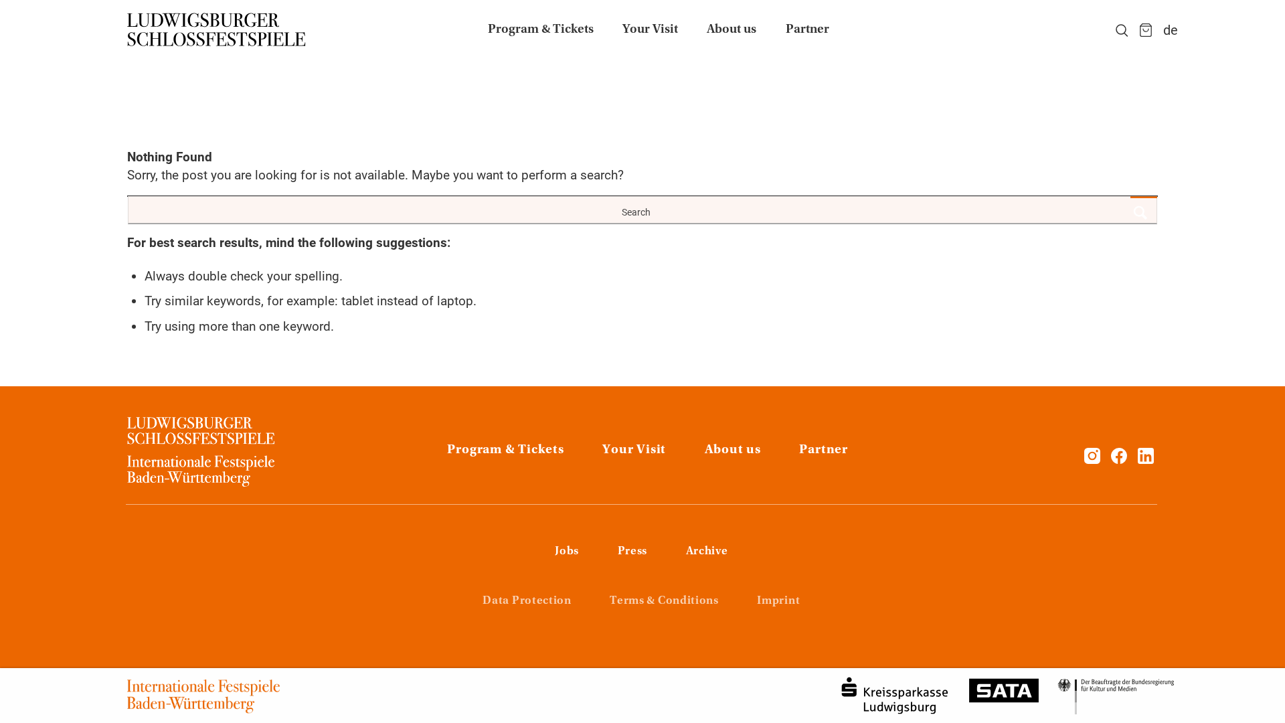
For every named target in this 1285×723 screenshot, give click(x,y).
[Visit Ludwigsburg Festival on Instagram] (1092, 459)
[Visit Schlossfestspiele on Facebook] (1120, 459)
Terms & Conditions (664, 601)
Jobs (567, 552)
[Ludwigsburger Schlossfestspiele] (217, 30)
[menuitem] (541, 30)
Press (632, 552)
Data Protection (527, 601)
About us (733, 450)
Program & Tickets (505, 450)
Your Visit (634, 450)
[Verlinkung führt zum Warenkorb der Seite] (1145, 30)
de (1170, 30)
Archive (707, 552)
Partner (823, 450)
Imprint (778, 601)
